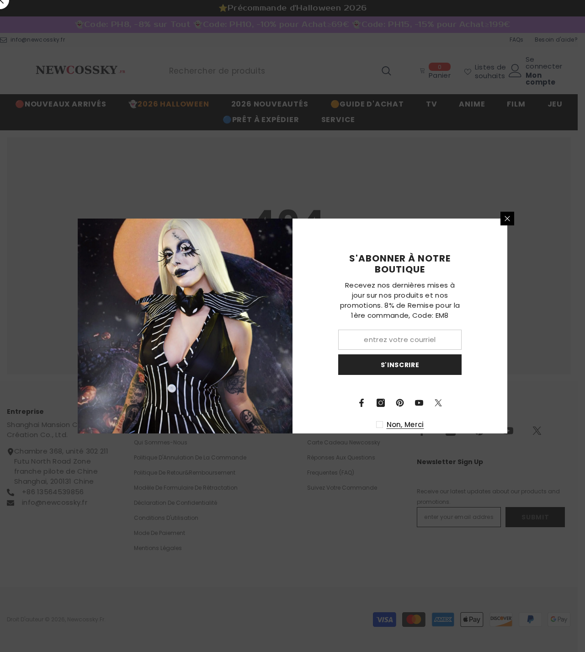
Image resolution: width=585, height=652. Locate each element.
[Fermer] (507, 218)
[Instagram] (380, 402)
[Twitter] (438, 402)
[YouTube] (419, 402)
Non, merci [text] (405, 424)
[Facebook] (361, 402)
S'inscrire (400, 364)
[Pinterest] (400, 402)
